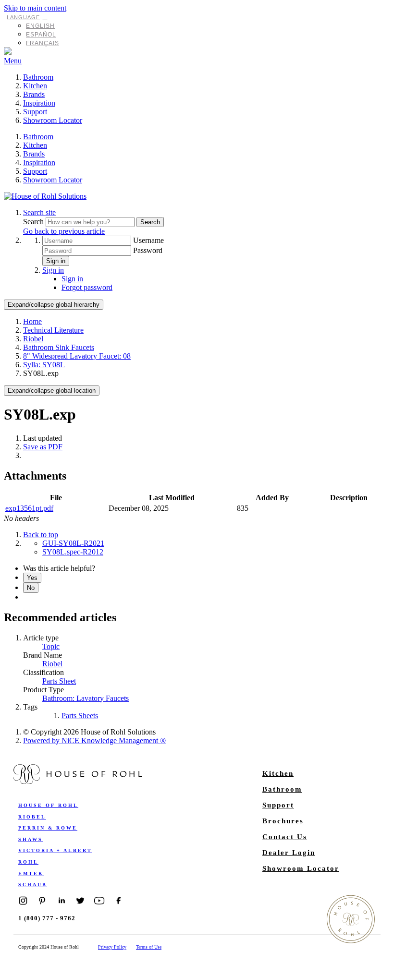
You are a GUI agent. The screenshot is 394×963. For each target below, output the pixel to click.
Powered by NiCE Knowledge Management (94, 740)
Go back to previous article (64, 231)
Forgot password (87, 287)
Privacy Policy (112, 947)
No (31, 587)
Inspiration (39, 103)
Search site (39, 212)
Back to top (40, 534)
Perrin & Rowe (47, 828)
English (40, 26)
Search (34, 221)
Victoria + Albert (55, 850)
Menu (13, 61)
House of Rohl (48, 805)
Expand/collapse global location (52, 390)
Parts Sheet (59, 681)
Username (148, 240)
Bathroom (38, 77)
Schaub (32, 884)
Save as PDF (42, 447)
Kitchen (35, 86)
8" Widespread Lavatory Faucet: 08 (77, 356)
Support (35, 112)
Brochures (283, 821)
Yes (32, 577)
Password (147, 250)
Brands (34, 94)
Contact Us (284, 837)
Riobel (33, 339)
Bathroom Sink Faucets (58, 347)
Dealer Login (288, 852)
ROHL (28, 862)
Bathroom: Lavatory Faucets (85, 698)
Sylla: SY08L (44, 365)
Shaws (30, 839)
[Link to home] (45, 196)
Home (32, 321)
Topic (51, 646)
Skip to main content (35, 8)
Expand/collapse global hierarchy (53, 304)
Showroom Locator (52, 120)
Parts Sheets (80, 715)
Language (23, 17)
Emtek (31, 873)
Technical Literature (53, 330)
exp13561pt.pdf (29, 508)
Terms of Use (148, 947)
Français (42, 43)
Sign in (55, 261)
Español (41, 34)
